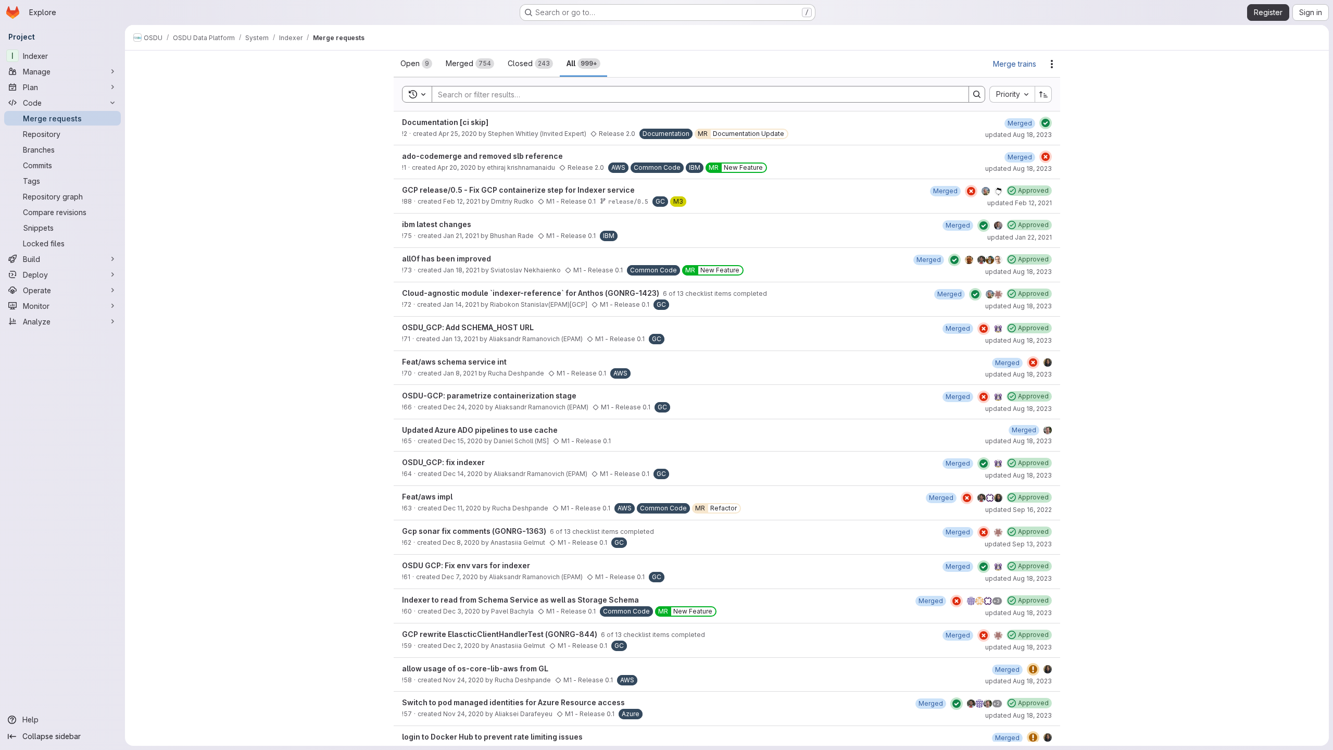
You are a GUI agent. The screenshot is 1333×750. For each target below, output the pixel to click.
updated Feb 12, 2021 (1019, 203)
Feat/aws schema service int (454, 361)
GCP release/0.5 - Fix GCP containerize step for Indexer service (518, 189)
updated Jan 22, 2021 (1019, 237)
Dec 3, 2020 (461, 611)
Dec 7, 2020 (460, 577)
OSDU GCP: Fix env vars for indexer (466, 565)
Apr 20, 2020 (456, 167)
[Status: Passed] (1045, 123)
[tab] (416, 64)
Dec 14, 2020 (463, 474)
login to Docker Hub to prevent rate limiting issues (492, 736)
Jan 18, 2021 (461, 270)
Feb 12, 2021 (461, 201)
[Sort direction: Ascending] (1043, 94)
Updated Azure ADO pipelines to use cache (480, 430)
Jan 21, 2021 (461, 236)
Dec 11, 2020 (462, 508)
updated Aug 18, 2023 (1018, 135)
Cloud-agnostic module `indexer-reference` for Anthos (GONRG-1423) (531, 293)
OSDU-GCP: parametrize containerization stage (489, 395)
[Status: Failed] (1045, 157)
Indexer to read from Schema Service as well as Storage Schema (520, 599)
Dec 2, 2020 (461, 645)
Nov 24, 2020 (463, 680)
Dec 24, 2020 (463, 407)
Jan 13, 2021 (460, 339)
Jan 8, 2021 (460, 373)
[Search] (977, 94)
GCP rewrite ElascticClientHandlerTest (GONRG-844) (500, 634)
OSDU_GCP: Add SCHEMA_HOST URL (468, 327)
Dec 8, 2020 (461, 542)
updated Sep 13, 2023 (1018, 544)
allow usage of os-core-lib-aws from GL (475, 668)
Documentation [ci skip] (445, 122)
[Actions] (1051, 64)
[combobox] (1012, 94)
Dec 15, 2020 (463, 441)
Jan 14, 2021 (461, 304)
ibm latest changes (436, 224)
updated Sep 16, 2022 (1018, 510)
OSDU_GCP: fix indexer (443, 462)
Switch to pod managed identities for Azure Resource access (513, 702)
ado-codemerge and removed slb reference (482, 156)
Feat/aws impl (427, 496)
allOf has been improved (446, 258)
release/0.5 (628, 201)
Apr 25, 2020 (457, 134)
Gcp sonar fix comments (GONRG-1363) (475, 531)
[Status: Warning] (1033, 669)
